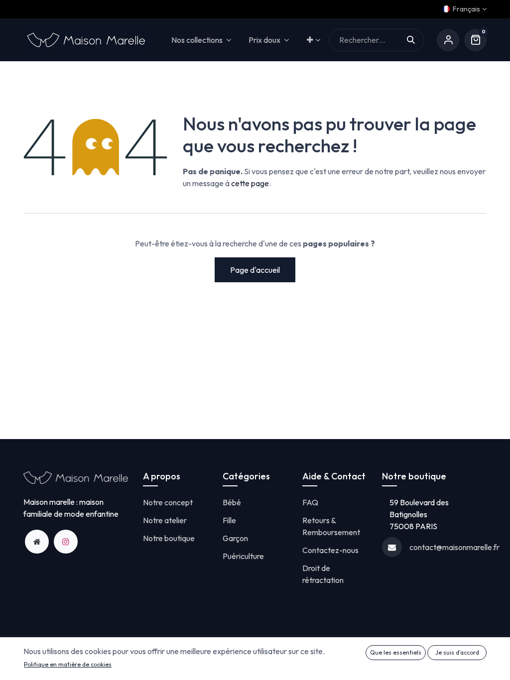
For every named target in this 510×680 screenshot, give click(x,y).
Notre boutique (169, 538)
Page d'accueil (255, 270)
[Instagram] (66, 542)
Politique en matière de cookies (68, 664)
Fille (229, 520)
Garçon (235, 538)
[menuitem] (313, 40)
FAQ (310, 502)
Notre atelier (165, 520)
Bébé (232, 502)
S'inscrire (448, 40)
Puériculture (243, 556)
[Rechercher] (415, 40)
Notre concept (168, 502)
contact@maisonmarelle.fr (454, 547)
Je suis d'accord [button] (457, 652)
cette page (250, 183)
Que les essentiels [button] (395, 652)
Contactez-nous (330, 550)
